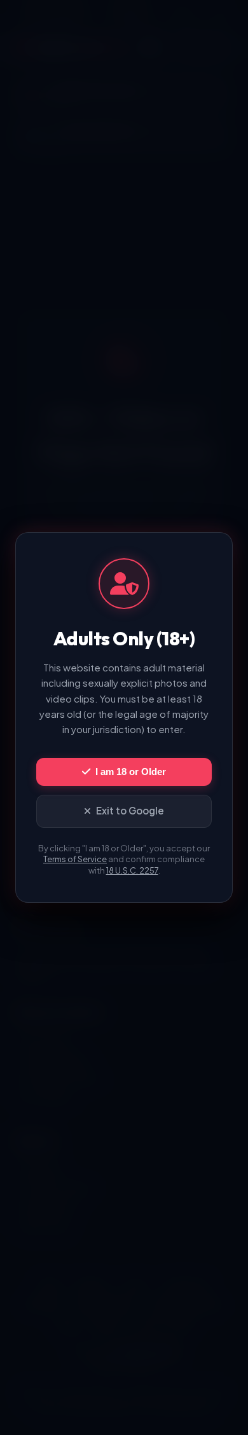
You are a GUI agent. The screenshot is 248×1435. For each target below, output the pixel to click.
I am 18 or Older (130, 771)
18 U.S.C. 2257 (132, 870)
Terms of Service (75, 859)
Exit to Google (130, 810)
